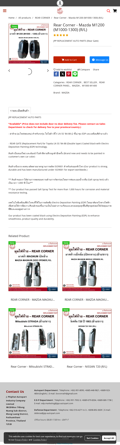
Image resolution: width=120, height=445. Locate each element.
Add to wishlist (64, 69)
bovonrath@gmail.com (66, 393)
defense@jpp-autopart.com (47, 413)
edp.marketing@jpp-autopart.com (57, 403)
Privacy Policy (21, 439)
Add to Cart (70, 59)
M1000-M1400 (89, 85)
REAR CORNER (74, 82)
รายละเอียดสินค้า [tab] (19, 110)
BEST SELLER (91, 82)
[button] (107, 11)
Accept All (109, 438)
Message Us (101, 59)
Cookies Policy (40, 439)
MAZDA (76, 85)
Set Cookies (92, 438)
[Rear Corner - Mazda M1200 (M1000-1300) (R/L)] (29, 44)
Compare (85, 69)
